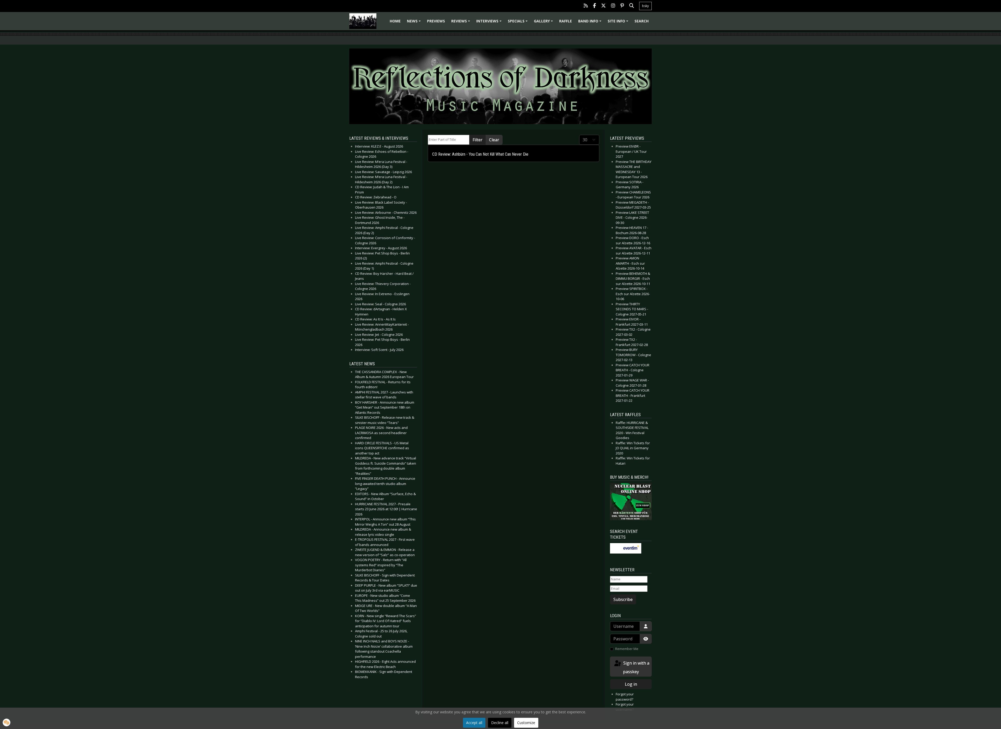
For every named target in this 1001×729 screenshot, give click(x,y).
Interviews (489, 23)
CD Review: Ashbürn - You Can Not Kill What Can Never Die (480, 154)
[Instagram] (613, 6)
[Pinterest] (622, 6)
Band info (590, 23)
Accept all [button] (474, 722)
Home (395, 21)
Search (641, 21)
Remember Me (626, 648)
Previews (436, 21)
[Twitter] (603, 6)
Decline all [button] (499, 722)
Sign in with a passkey (635, 667)
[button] (6, 722)
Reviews (461, 23)
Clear (494, 140)
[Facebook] (594, 6)
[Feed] (586, 6)
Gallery (544, 23)
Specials (518, 23)
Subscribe (623, 599)
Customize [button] (526, 722)
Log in (631, 684)
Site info (619, 23)
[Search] (631, 6)
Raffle (565, 21)
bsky (645, 6)
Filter (478, 140)
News (414, 23)
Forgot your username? (625, 707)
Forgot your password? (625, 697)
